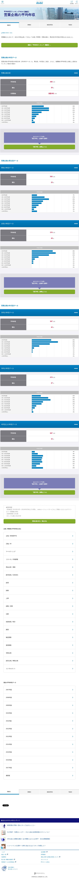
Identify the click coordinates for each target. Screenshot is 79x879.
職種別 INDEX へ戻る (7, 32)
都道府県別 (50, 24)
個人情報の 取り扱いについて (13, 868)
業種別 (29, 24)
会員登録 (72, 3)
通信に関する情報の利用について (49, 857)
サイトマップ (44, 859)
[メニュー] (2, 2)
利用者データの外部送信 (7, 862)
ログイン (76, 3)
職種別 (9, 25)
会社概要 (43, 852)
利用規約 (43, 854)
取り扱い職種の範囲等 (7, 859)
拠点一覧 (3, 854)
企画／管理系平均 (11, 536)
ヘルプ (3, 852)
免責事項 (3, 857)
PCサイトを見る (45, 862)
